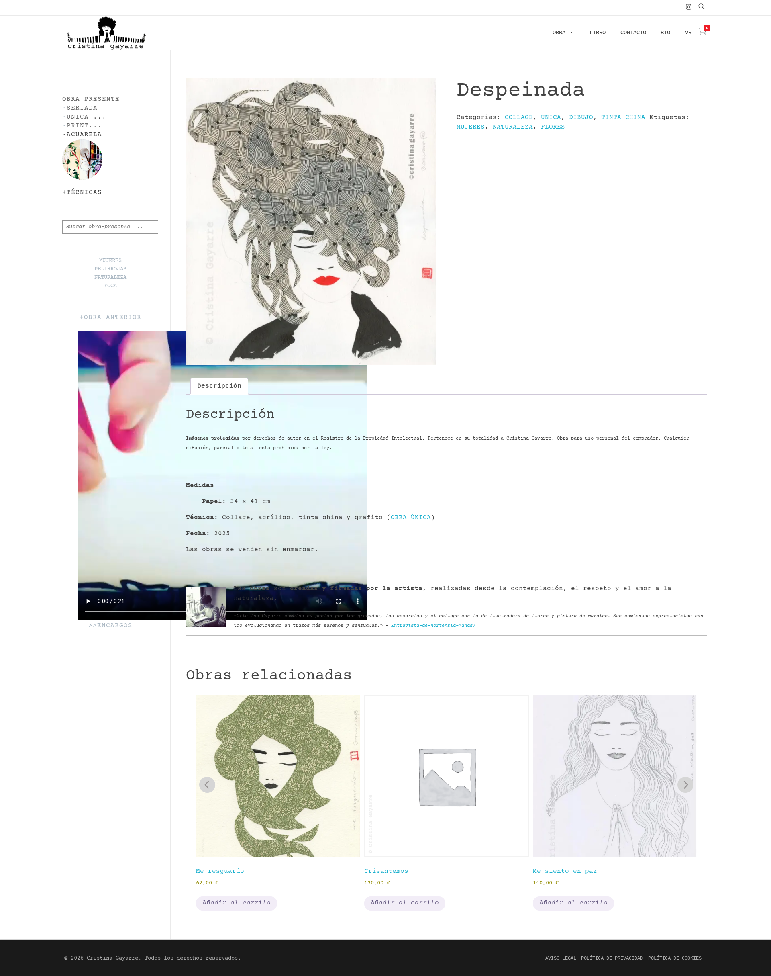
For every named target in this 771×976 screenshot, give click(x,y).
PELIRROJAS (110, 269)
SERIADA (82, 108)
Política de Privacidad (612, 958)
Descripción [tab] (219, 386)
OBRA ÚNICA (411, 517)
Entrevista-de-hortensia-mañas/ (433, 625)
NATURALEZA (513, 127)
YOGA (110, 286)
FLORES (553, 127)
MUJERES (471, 127)
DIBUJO (581, 117)
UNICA (551, 117)
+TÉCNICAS (82, 192)
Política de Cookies (675, 958)
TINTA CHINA (623, 117)
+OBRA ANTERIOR (110, 317)
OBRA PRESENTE (91, 99)
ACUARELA (84, 134)
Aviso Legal (560, 958)
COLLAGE (519, 117)
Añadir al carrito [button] (236, 902)
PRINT (78, 126)
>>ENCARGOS (110, 625)
